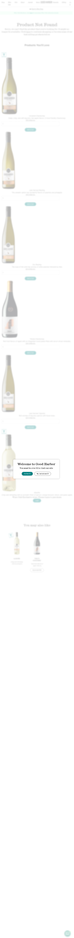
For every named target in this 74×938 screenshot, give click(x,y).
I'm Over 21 (27, 473)
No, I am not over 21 (43, 473)
